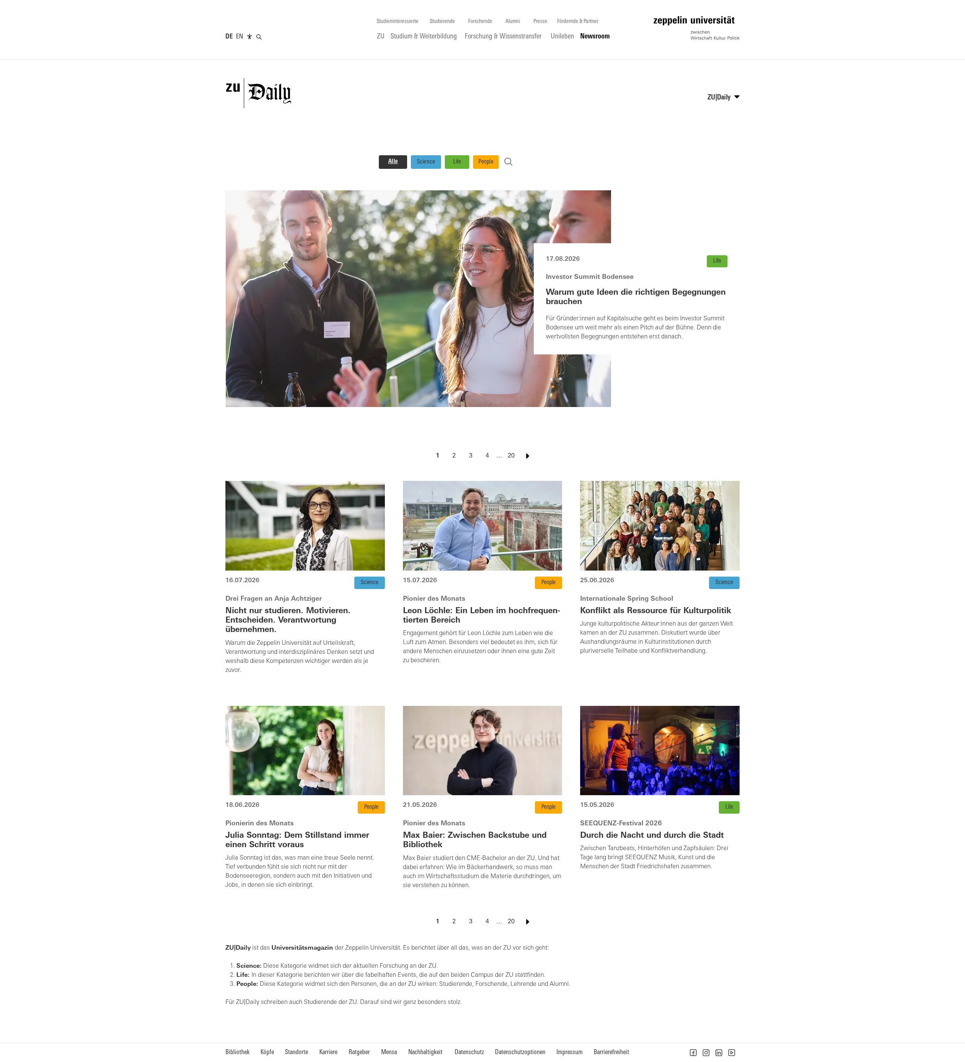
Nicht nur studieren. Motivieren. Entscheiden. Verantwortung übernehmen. (288, 620)
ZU (380, 36)
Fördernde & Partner (577, 21)
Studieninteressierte (397, 21)
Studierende (442, 21)
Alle (393, 162)
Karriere (328, 1052)
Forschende (480, 21)
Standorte (296, 1052)
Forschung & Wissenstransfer (503, 36)
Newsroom (595, 36)
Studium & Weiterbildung (424, 36)
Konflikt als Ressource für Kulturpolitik (655, 611)
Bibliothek (237, 1052)
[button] (693, 1052)
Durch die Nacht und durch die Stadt (652, 836)
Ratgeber (359, 1052)
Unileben (562, 36)
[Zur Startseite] (697, 28)
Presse (540, 21)
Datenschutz (469, 1052)
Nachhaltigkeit (425, 1052)
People (485, 162)
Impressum (569, 1052)
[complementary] (250, 37)
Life (457, 162)
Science (426, 162)
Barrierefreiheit (611, 1052)
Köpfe (267, 1052)
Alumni (512, 21)
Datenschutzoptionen (520, 1052)
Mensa (389, 1052)
